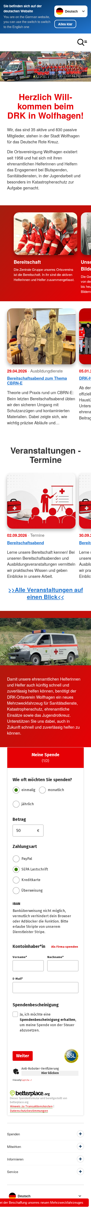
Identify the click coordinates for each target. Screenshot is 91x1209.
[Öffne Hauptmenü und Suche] (82, 42)
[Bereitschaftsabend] (41, 501)
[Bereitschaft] (45, 233)
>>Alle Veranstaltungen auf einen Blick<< (45, 593)
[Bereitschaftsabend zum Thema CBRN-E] (41, 336)
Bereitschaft (27, 261)
